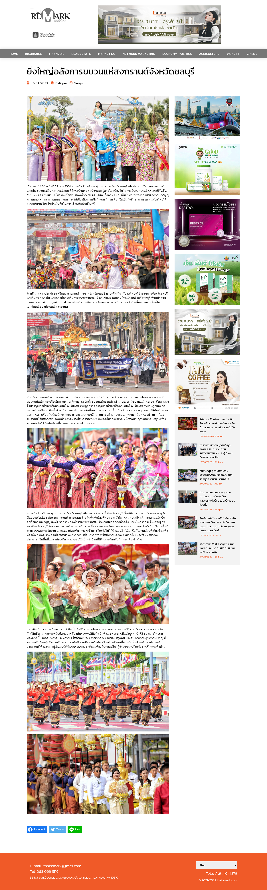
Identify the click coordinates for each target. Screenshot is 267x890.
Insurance (33, 53)
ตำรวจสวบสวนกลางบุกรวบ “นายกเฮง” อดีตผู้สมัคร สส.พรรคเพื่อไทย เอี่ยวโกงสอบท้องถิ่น (217, 498)
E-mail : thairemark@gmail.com (55, 866)
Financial (56, 53)
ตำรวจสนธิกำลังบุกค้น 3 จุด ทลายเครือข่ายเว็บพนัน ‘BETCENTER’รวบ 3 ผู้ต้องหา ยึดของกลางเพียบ (215, 451)
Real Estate (81, 53)
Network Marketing (139, 53)
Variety (233, 53)
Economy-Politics (177, 53)
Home (14, 53)
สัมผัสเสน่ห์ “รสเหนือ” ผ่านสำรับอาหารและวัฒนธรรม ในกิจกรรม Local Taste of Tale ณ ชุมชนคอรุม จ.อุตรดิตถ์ (217, 524)
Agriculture (209, 53)
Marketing (106, 53)
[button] (159, 24)
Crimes (252, 53)
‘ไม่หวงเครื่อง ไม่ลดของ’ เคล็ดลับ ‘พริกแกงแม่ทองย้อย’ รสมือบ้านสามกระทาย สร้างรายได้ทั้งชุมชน (217, 425)
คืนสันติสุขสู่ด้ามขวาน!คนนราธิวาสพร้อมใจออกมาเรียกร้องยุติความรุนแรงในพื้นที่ (215, 475)
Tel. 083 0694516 (44, 871)
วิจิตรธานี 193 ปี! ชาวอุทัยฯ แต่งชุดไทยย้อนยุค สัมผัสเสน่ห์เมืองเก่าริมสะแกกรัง (217, 548)
